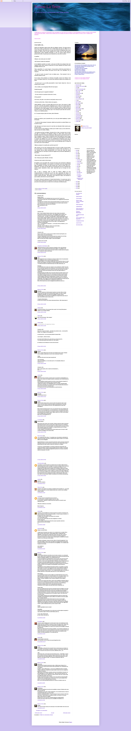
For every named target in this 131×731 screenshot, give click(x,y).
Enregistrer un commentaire (41, 710)
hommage (78, 96)
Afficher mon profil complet (86, 127)
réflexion (77, 110)
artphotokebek (79, 206)
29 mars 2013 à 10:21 (42, 285)
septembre (79, 163)
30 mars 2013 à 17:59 (42, 432)
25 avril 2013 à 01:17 (42, 641)
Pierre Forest (40, 435)
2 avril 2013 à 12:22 (41, 492)
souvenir (77, 112)
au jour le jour (78, 222)
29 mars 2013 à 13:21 (42, 346)
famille (77, 94)
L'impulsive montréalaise (42, 245)
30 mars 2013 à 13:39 (42, 416)
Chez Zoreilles (79, 198)
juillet (78, 166)
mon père (77, 105)
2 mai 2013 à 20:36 (41, 658)
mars (78, 171)
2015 (77, 155)
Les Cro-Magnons (79, 98)
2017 (77, 152)
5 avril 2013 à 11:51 (41, 548)
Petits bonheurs (79, 108)
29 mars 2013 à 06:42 (42, 242)
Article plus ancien (66, 712)
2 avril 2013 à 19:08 (41, 524)
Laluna (39, 511)
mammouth (40, 528)
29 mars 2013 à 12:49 (42, 325)
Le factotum (40, 419)
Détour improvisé (79, 204)
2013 (77, 158)
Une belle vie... (79, 172)
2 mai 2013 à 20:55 (41, 683)
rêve (77, 111)
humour (77, 97)
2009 (77, 186)
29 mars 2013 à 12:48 (42, 312)
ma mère (77, 101)
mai (78, 169)
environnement (79, 93)
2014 (77, 156)
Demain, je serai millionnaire (80, 179)
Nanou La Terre (47, 6)
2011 (77, 183)
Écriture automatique (80, 89)
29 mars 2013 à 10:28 (42, 304)
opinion (77, 107)
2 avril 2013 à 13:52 (41, 507)
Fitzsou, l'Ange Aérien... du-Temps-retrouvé (80, 201)
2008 (77, 188)
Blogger (70, 722)
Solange (39, 307)
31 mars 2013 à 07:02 (42, 459)
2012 (77, 181)
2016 (77, 153)
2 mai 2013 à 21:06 (41, 700)
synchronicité (78, 115)
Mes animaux (78, 103)
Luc (76, 100)
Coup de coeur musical (80, 86)
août (78, 164)
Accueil (52, 712)
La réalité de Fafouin (79, 176)
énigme (77, 91)
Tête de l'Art (40, 487)
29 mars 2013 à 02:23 (42, 207)
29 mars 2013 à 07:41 (42, 252)
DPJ (76, 87)
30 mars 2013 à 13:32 (42, 396)
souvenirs (78, 114)
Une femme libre (41, 463)
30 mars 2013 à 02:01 (42, 371)
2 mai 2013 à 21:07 (41, 708)
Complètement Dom (80, 220)
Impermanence (79, 196)
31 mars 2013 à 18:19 (42, 475)
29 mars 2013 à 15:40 (42, 363)
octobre (78, 161)
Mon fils (39, 189)
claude (39, 375)
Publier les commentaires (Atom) (46, 714)
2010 (77, 184)
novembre (79, 159)
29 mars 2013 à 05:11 (42, 228)
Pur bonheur (40, 621)
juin (77, 167)
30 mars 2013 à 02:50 (42, 388)
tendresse (78, 118)
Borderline (78, 84)
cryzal (39, 496)
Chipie (39, 315)
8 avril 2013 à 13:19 (41, 633)
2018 (77, 150)
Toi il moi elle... (78, 119)
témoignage (78, 117)
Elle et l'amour (78, 90)
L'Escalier (79, 174)
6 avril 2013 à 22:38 (41, 617)
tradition (77, 121)
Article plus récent (38, 712)
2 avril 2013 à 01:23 (41, 483)
